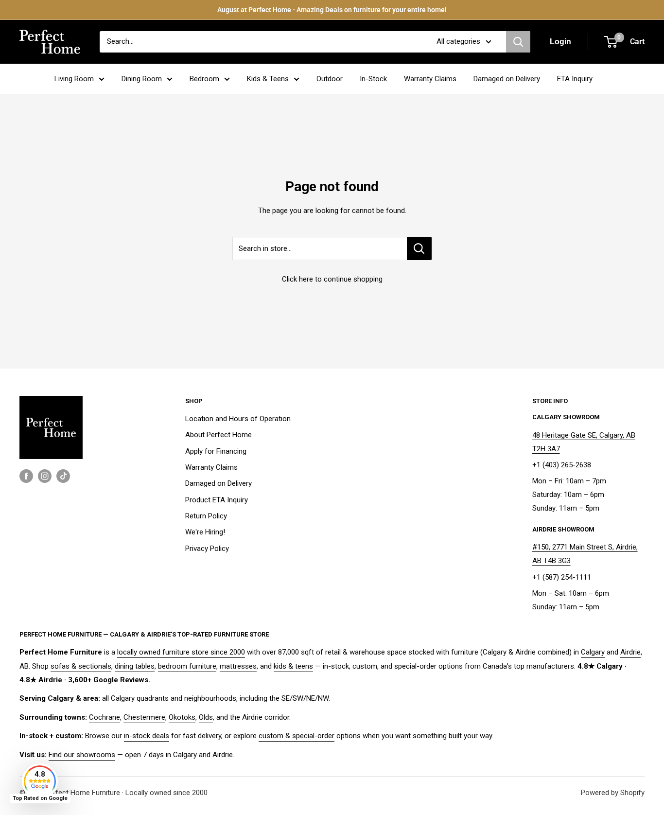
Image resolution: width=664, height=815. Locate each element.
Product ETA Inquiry (216, 500)
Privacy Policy (207, 548)
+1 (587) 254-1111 (561, 577)
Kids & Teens (268, 78)
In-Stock (373, 78)
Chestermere (144, 717)
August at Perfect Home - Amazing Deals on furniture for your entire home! (332, 10)
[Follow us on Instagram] (45, 476)
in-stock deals (146, 735)
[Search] (518, 42)
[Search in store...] (419, 248)
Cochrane (104, 717)
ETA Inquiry (575, 78)
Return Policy (206, 516)
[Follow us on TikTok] (63, 476)
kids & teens (293, 666)
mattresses (238, 666)
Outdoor (329, 78)
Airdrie (630, 652)
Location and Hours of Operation (238, 418)
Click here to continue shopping (332, 279)
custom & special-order (296, 735)
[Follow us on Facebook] (26, 476)
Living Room (74, 78)
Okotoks (182, 717)
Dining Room (142, 78)
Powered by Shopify (613, 792)
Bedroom (204, 78)
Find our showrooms (82, 754)
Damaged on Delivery (506, 78)
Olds (206, 717)
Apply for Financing (215, 451)
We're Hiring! (205, 532)
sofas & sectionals (81, 666)
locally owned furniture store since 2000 (181, 652)
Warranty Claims (430, 78)
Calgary (593, 652)
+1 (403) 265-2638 (561, 465)
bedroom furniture (187, 666)
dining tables (135, 666)
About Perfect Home (218, 434)
